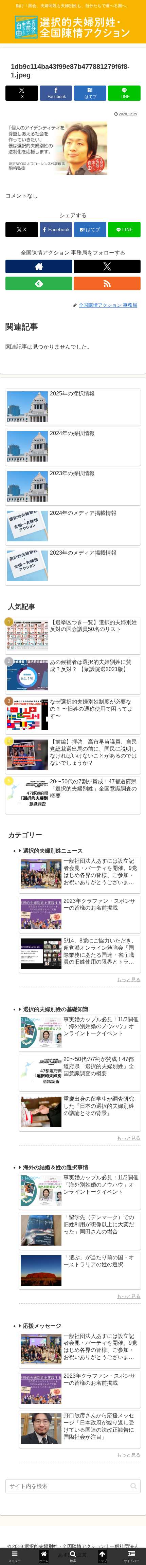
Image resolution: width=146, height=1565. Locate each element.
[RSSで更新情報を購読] (107, 283)
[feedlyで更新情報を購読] (38, 283)
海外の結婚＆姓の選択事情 (55, 1167)
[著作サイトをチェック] (38, 266)
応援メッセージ (42, 1326)
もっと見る (129, 979)
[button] (134, 1486)
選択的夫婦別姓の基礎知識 (55, 1009)
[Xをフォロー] (107, 266)
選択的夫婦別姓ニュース (53, 851)
